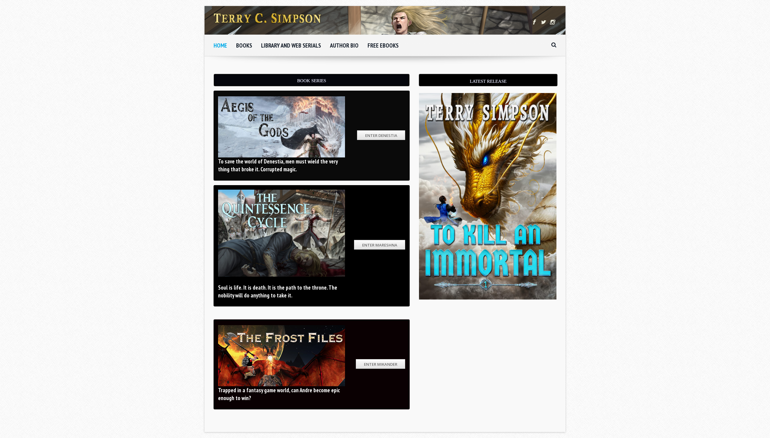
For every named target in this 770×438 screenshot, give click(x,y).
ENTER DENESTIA (381, 135)
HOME (220, 45)
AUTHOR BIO (344, 45)
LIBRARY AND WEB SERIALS (291, 45)
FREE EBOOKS (383, 45)
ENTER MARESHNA (379, 245)
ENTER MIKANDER (380, 364)
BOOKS (244, 45)
